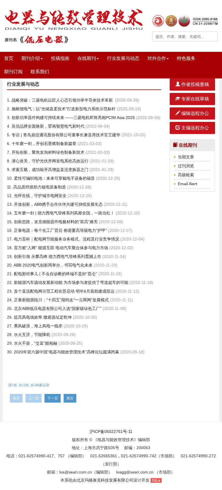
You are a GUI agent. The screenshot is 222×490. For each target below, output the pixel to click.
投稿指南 (60, 58)
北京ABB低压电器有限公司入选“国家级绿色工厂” (57, 308)
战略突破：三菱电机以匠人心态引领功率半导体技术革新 (62, 100)
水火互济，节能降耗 (31, 334)
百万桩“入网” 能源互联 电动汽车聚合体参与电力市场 (60, 247)
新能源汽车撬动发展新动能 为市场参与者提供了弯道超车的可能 (70, 282)
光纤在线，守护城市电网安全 (39, 195)
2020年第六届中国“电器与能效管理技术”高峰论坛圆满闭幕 (66, 352)
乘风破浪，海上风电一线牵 (37, 326)
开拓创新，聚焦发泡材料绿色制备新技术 (47, 152)
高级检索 (186, 174)
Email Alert (187, 183)
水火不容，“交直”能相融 (35, 343)
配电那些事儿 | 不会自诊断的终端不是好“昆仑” (55, 273)
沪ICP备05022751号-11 (111, 431)
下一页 (52, 398)
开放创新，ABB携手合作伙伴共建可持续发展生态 (58, 204)
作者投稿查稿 (194, 84)
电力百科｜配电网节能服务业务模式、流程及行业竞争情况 (66, 239)
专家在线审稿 (194, 98)
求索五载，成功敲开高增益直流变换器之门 (49, 169)
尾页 (69, 398)
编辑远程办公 (194, 113)
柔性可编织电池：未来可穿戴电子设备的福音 (54, 178)
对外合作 (156, 58)
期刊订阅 (13, 71)
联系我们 (40, 71)
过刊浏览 (186, 166)
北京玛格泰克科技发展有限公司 (105, 480)
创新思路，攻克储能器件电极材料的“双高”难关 (55, 221)
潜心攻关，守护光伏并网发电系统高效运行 (49, 161)
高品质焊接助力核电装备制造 (39, 187)
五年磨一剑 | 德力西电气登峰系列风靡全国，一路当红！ (63, 213)
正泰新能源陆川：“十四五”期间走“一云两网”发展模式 (61, 300)
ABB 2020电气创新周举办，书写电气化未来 (52, 265)
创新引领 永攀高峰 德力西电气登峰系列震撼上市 (57, 256)
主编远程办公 (194, 127)
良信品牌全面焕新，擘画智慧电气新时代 (47, 126)
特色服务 (186, 58)
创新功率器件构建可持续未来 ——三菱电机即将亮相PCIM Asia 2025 (72, 117)
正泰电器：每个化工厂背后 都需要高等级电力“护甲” (60, 230)
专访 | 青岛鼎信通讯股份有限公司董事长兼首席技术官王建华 (65, 135)
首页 (8, 58)
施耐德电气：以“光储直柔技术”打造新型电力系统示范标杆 (63, 109)
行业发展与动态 (123, 58)
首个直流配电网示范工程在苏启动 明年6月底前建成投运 (63, 291)
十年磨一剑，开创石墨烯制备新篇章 (43, 143)
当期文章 (186, 157)
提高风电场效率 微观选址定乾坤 (42, 317)
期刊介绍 (30, 58)
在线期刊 (86, 58)
